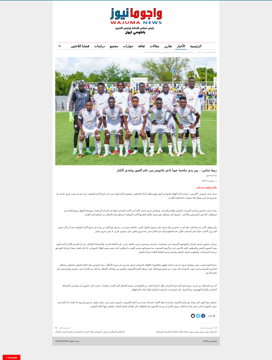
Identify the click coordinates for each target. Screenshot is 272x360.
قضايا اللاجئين (80, 46)
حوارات (128, 46)
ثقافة (141, 46)
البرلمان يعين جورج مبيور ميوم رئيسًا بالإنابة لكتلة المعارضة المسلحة (186, 332)
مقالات (154, 46)
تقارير (168, 46)
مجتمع (114, 46)
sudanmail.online (62, 341)
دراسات (99, 46)
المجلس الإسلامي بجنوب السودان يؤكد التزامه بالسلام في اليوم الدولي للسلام (90, 332)
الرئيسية (195, 46)
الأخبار (181, 46)
